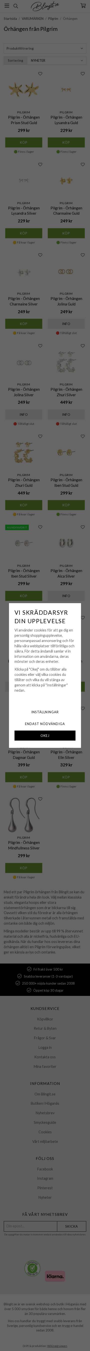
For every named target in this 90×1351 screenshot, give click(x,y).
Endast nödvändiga (45, 724)
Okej (45, 736)
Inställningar (45, 712)
